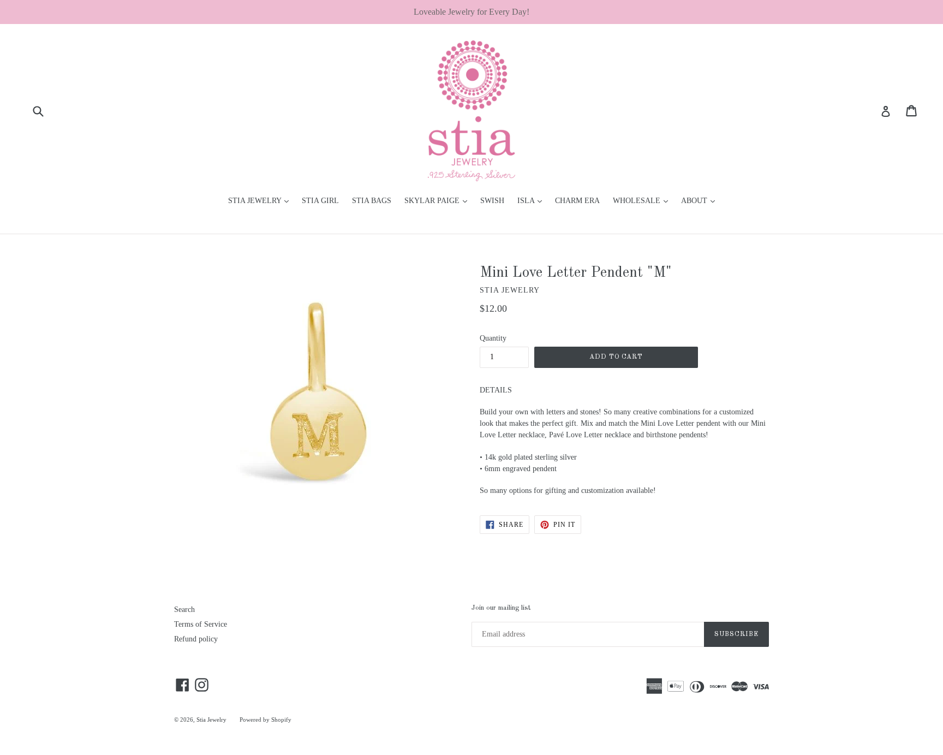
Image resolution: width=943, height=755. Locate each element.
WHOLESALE (643, 200)
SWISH (492, 201)
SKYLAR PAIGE (438, 200)
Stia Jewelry (211, 719)
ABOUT (700, 200)
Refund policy (196, 639)
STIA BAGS (371, 201)
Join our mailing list (501, 607)
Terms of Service (200, 624)
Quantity (493, 338)
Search (184, 609)
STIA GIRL (320, 201)
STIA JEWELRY (261, 200)
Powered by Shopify (265, 719)
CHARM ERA (577, 201)
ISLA (532, 200)
